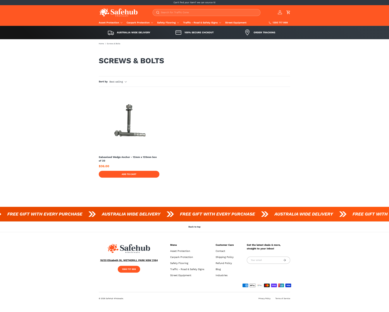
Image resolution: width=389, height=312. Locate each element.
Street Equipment (235, 22)
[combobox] (206, 12)
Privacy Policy (264, 298)
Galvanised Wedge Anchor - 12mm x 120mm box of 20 (128, 159)
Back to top (194, 227)
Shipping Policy (225, 257)
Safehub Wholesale (114, 298)
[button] (288, 12)
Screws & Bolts (113, 44)
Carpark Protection (138, 22)
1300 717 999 (129, 269)
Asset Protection (109, 22)
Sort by (103, 81)
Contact (220, 251)
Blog (218, 269)
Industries (221, 275)
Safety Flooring (166, 22)
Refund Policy (224, 263)
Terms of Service (282, 298)
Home (101, 44)
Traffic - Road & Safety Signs (200, 22)
